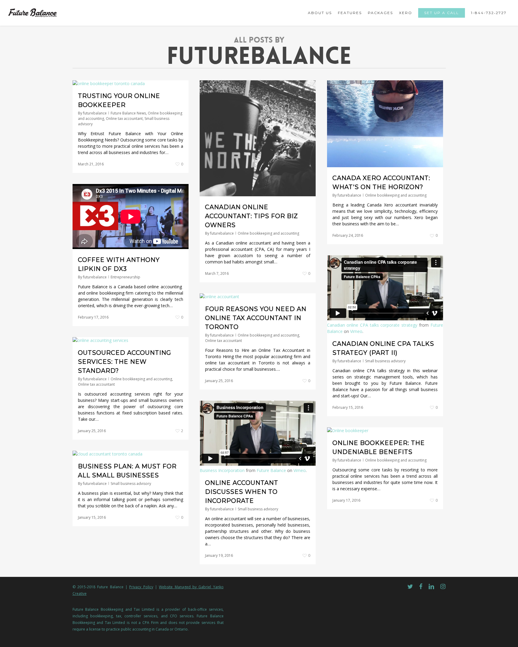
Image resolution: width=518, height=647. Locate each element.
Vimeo (356, 331)
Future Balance (271, 470)
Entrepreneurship (125, 277)
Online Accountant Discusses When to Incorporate (241, 491)
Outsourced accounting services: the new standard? (124, 361)
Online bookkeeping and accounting (268, 233)
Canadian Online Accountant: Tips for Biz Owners (251, 216)
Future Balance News (128, 113)
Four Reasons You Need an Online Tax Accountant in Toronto (255, 318)
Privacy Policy (141, 586)
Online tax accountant (124, 118)
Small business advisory (385, 361)
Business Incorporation (222, 470)
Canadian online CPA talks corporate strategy (372, 325)
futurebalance (95, 113)
